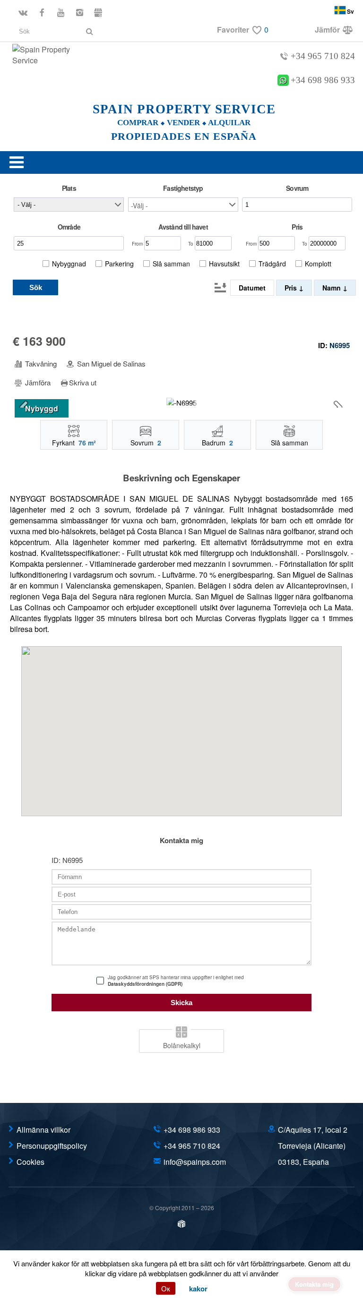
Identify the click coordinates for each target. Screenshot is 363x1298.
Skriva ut (82, 382)
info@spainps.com (195, 1161)
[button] (183, 204)
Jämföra (37, 382)
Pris (292, 287)
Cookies (30, 1161)
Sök (35, 287)
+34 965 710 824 (323, 55)
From (138, 243)
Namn (332, 287)
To (191, 243)
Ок (165, 1288)
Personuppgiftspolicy (52, 1145)
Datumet (252, 287)
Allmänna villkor (43, 1129)
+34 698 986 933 (323, 80)
